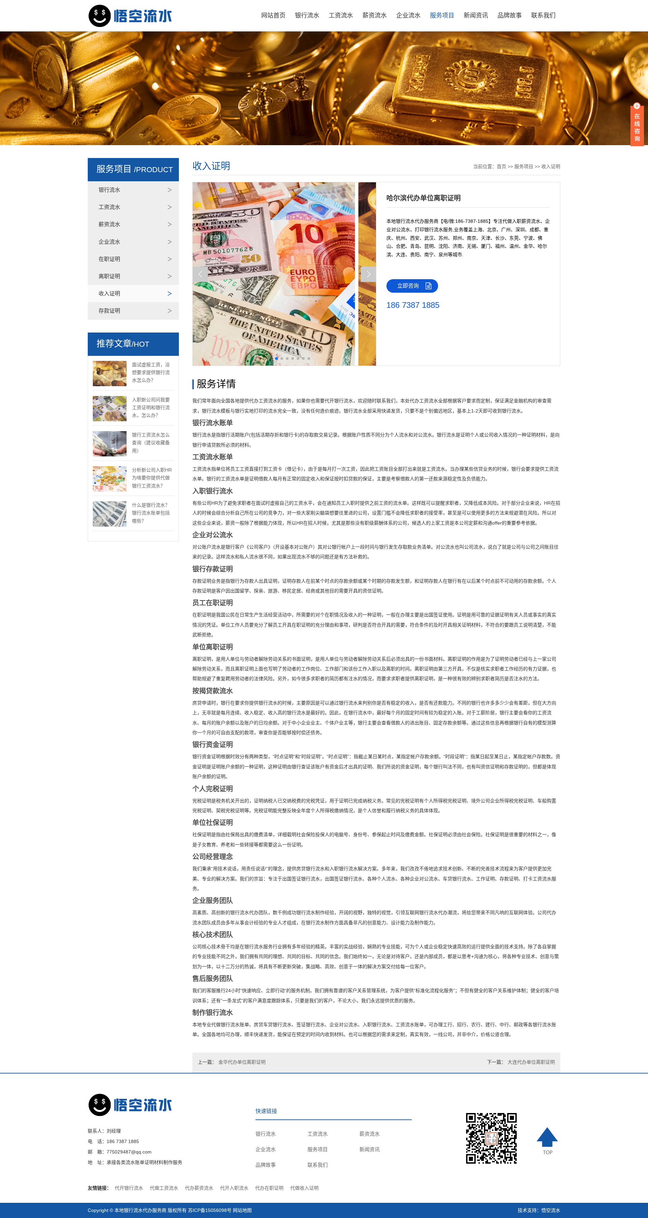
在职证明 (109, 259)
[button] (368, 274)
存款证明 (109, 311)
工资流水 (341, 15)
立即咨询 (408, 286)
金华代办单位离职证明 (242, 1062)
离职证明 (109, 276)
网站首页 (273, 15)
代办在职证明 (269, 1188)
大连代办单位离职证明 (531, 1062)
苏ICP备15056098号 (210, 1210)
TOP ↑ (548, 1141)
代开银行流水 (129, 1188)
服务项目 (442, 15)
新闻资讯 (476, 15)
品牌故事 (509, 15)
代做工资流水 (164, 1188)
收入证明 (109, 293)
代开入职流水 (234, 1188)
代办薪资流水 (199, 1188)
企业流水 (408, 15)
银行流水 (307, 15)
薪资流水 (374, 15)
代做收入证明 (304, 1188)
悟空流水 (550, 1210)
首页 (501, 166)
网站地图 (242, 1210)
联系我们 (543, 15)
